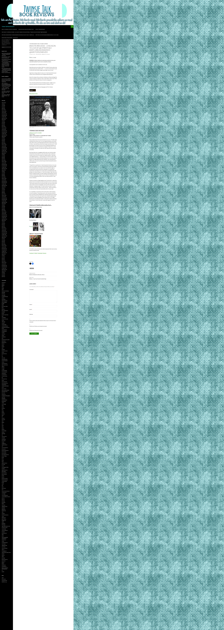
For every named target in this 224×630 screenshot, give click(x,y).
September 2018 (4, 235)
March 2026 (4, 109)
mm (2, 423)
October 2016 (4, 268)
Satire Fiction (4, 488)
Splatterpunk (4, 517)
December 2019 (4, 214)
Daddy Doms (4, 336)
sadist (3, 484)
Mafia (3, 415)
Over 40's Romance (5, 447)
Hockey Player (4, 384)
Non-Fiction (3, 440)
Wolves (3, 563)
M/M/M (3, 412)
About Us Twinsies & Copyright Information (9, 29)
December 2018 (4, 231)
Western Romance (5, 559)
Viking (3, 556)
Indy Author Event (4, 391)
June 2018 (3, 240)
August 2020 (4, 203)
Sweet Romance (4, 533)
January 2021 (4, 196)
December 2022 (4, 164)
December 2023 (4, 147)
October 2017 (4, 251)
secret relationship (5, 495)
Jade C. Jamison (4, 83)
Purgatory (3, 468)
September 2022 (4, 168)
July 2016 (3, 272)
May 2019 (3, 224)
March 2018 (4, 244)
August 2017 (4, 254)
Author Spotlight (4, 302)
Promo (3, 465)
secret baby (3, 493)
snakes (3, 516)
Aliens (3, 286)
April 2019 (3, 226)
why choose (3, 560)
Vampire (3, 553)
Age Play (3, 285)
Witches (3, 562)
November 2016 (4, 266)
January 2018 (4, 247)
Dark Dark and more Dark (6, 339)
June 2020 (3, 206)
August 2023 (4, 153)
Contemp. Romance (33, 43)
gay (2, 377)
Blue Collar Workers (5, 310)
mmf (2, 426)
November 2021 (4, 182)
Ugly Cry (3, 549)
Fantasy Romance (4, 363)
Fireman (3, 367)
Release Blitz (4, 471)
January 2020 (4, 213)
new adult (3, 437)
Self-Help (3, 500)
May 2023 (3, 157)
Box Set (3, 313)
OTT (2, 446)
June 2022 (3, 172)
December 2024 (4, 130)
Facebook (31, 253)
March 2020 (4, 210)
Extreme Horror (4, 353)
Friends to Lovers (4, 376)
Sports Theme (4, 519)
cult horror (3, 334)
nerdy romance (4, 436)
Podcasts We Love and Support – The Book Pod (10, 37)
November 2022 (4, 165)
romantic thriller (4, 481)
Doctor (3, 345)
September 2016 (4, 269)
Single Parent (4, 510)
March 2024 (4, 143)
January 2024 (4, 146)
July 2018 (3, 238)
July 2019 (3, 221)
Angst (3, 289)
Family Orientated (4, 360)
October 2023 (4, 150)
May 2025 (3, 123)
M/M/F (3, 411)
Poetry (3, 460)
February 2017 (4, 262)
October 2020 (4, 200)
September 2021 (4, 185)
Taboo (3, 534)
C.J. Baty (3, 87)
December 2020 (4, 198)
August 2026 (4, 102)
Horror (3, 387)
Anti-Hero (3, 293)
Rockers (3, 477)
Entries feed (4, 579)
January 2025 (4, 129)
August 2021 (4, 186)
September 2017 (4, 252)
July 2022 (3, 171)
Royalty (3, 482)
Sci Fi (2, 489)
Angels (3, 288)
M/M (2, 409)
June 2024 (3, 139)
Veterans (3, 555)
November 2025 (4, 115)
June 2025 (3, 122)
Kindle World (4, 401)
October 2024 (4, 133)
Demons (3, 343)
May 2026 (3, 106)
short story (3, 505)
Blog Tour (3, 309)
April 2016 (3, 276)
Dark (2, 338)
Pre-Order (3, 464)
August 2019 (4, 220)
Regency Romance (5, 470)
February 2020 (4, 212)
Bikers (3, 307)
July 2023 (3, 154)
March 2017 (4, 261)
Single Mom (3, 509)
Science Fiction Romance (6, 491)
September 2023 (4, 151)
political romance (4, 463)
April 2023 (3, 158)
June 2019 (3, 223)
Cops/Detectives (4, 329)
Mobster (3, 429)
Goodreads (40, 253)
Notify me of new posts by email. (35, 330)
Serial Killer (3, 502)
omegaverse (4, 443)
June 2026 (3, 105)
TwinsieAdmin (39, 54)
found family (4, 373)
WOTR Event (4, 565)
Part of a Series (41, 43)
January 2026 (4, 112)
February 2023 (4, 161)
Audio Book (3, 299)
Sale (2, 485)
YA (2, 570)
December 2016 (4, 265)
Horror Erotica (4, 388)
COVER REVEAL (4, 331)
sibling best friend (4, 506)
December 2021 (4, 181)
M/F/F (3, 405)
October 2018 (4, 234)
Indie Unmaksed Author (5, 390)
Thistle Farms (4, 539)
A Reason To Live (32, 132)
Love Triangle (4, 404)
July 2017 (3, 255)
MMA (3, 425)
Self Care (3, 498)
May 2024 (3, 140)
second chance (4, 492)
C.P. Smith (39, 132)
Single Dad (3, 507)
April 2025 (3, 125)
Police (3, 461)
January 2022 (4, 179)
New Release (4, 439)
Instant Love (4, 394)
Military (3, 422)
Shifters (3, 503)
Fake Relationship (4, 359)
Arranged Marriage (5, 296)
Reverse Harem (4, 472)
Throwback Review (5, 542)
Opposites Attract (4, 444)
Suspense (46, 43)
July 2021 (3, 188)
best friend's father (5, 306)
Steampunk (3, 524)
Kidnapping (3, 398)
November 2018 (4, 233)
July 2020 (3, 205)
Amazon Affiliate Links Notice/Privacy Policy (26, 29)
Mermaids (3, 419)
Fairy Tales (3, 357)
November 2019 (4, 216)
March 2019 (4, 227)
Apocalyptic (3, 295)
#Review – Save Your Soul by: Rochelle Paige (37, 278)
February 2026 (4, 111)
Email (30, 309)
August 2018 (4, 237)
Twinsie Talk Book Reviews (8, 26)
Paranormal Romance (5, 450)
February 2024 (4, 144)
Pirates (3, 457)
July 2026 (3, 104)
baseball (3, 303)
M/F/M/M (3, 408)
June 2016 (3, 273)
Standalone (3, 523)
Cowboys (3, 332)
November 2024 (4, 132)
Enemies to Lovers (5, 350)
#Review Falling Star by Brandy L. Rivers (37, 274)
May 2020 (3, 207)
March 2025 (4, 126)
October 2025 (4, 116)
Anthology (3, 292)
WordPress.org (4, 581)
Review (3, 475)
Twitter (35, 253)
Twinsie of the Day (4, 548)
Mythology (3, 433)
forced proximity (4, 370)
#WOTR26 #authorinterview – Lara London (6, 92)
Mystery (3, 432)
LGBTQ (3, 402)
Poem (3, 458)
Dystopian (3, 349)
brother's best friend (5, 314)
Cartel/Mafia (4, 317)
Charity (3, 320)
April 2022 (3, 175)
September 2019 (4, 219)
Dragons (3, 346)
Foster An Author (4, 371)
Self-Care (3, 499)
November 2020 (4, 199)
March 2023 (4, 160)
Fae (2, 356)
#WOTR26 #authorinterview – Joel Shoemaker (5, 88)
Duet (2, 348)
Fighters (3, 366)
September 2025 (4, 118)
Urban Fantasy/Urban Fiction (6, 552)
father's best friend (5, 364)
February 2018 (4, 245)
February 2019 (4, 228)
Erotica (3, 352)
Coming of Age (4, 324)
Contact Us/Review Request (40, 29)
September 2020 (4, 202)
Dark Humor (4, 341)
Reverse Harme (4, 474)
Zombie (3, 571)
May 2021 (3, 191)
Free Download (4, 374)
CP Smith (31, 268)
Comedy (3, 323)
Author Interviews (4, 300)
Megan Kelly (4, 94)
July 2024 (3, 137)
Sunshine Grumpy (4, 527)
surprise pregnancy (5, 530)
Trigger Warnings (4, 545)
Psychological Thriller (5, 467)
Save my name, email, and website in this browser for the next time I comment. (42, 321)
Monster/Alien (4, 430)
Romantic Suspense (5, 479)
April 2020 (3, 209)
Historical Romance (5, 383)
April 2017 (3, 259)
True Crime (3, 546)
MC (2, 416)
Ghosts (3, 380)
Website (31, 314)
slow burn (3, 513)
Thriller (3, 541)
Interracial (3, 397)
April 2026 (3, 108)
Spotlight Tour (4, 520)
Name (30, 304)
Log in (3, 577)
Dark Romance (4, 342)
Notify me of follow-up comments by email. (38, 326)
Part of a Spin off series (5, 454)
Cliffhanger (3, 321)
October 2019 (4, 217)
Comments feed (4, 580)
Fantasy (3, 362)
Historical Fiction (4, 381)
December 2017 (4, 248)
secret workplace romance (6, 496)
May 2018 (3, 241)
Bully (2, 316)
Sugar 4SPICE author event (6, 526)
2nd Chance (3, 282)
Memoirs (3, 418)
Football (3, 369)
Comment (31, 289)
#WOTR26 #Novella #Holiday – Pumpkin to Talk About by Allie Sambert (6, 54)
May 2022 (3, 174)
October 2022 (4, 167)
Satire (3, 486)
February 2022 (4, 178)
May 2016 (3, 275)
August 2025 (4, 119)
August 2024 (4, 136)
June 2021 (3, 189)
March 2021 (4, 193)
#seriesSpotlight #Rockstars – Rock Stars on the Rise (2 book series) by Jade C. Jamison (6, 85)
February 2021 (4, 195)
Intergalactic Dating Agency (6, 395)
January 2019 (4, 230)
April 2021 (3, 192)
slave (2, 512)
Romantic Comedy (5, 478)
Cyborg (3, 335)
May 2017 (3, 258)
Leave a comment (46, 54)
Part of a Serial (4, 451)
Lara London (4, 91)
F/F (2, 355)
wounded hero (4, 566)
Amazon (44, 253)
